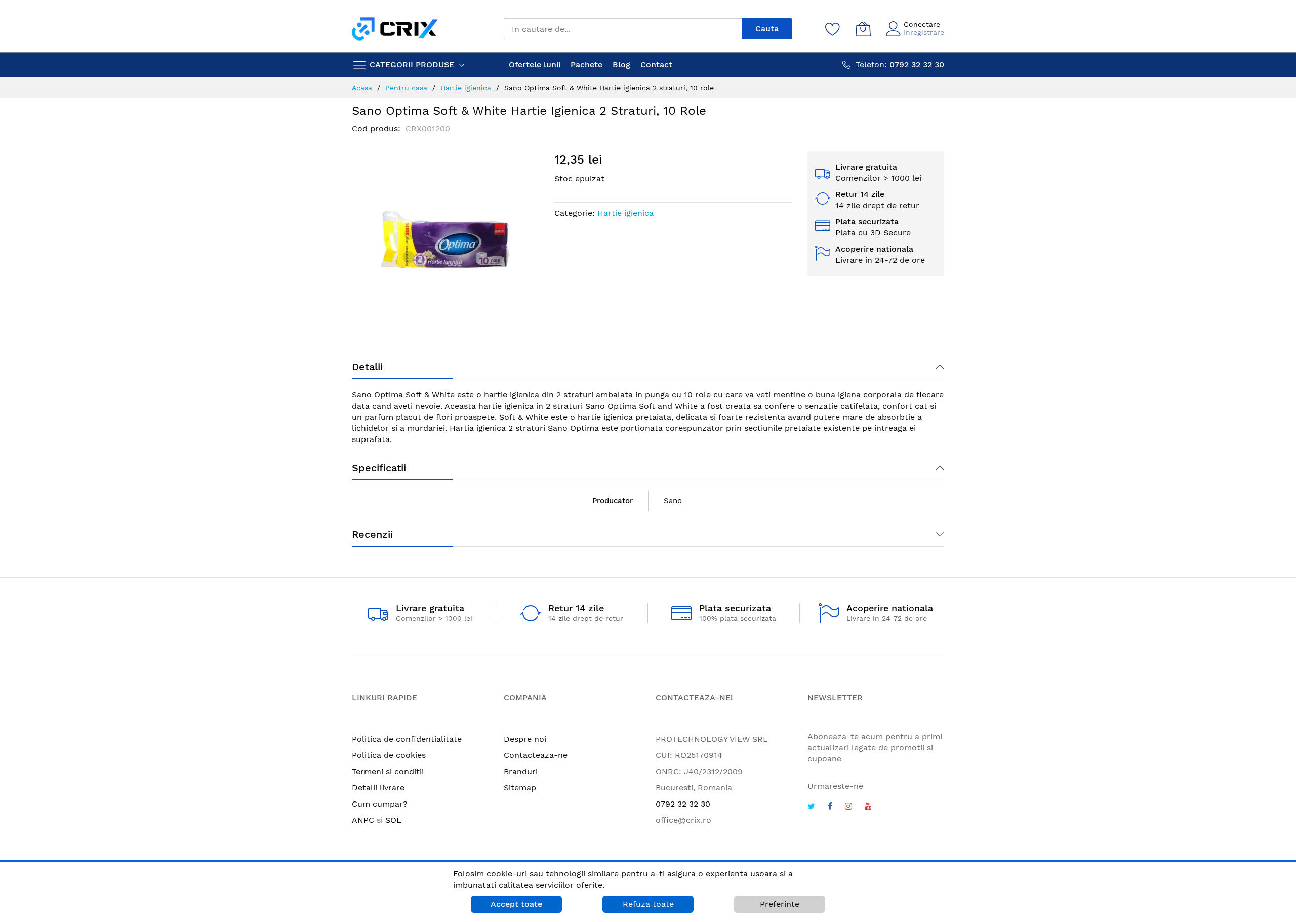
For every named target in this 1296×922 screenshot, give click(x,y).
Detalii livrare (378, 787)
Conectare (922, 24)
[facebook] (830, 807)
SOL (393, 820)
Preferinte (779, 904)
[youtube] (868, 807)
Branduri (521, 771)
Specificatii (379, 468)
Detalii (367, 366)
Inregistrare (924, 32)
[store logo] (395, 28)
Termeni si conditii (388, 771)
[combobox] (623, 28)
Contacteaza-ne (536, 755)
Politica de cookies (389, 755)
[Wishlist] (832, 28)
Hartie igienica (625, 213)
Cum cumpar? (380, 804)
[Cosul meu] (863, 28)
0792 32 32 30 (683, 804)
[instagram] (848, 807)
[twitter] (811, 807)
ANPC (363, 820)
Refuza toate (648, 904)
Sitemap (520, 787)
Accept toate (516, 904)
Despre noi (525, 739)
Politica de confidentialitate (407, 739)
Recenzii (372, 534)
